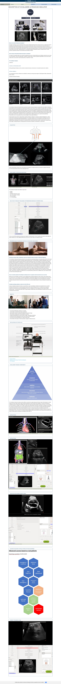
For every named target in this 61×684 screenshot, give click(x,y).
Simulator (2, 4)
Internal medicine (12, 358)
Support (22, 4)
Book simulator (54, 4)
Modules (12, 4)
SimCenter (33, 4)
